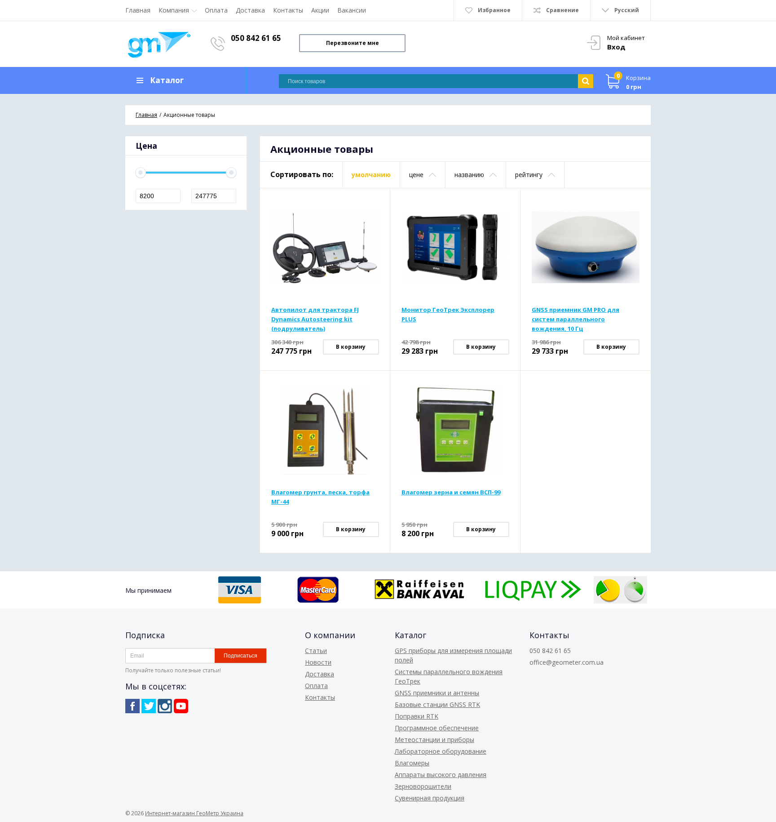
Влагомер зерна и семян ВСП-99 (450, 492)
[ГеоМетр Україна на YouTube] (181, 706)
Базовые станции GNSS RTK (437, 704)
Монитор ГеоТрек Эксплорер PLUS (447, 314)
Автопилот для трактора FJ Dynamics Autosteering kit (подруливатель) (315, 319)
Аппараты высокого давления (440, 774)
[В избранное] (373, 219)
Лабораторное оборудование (440, 751)
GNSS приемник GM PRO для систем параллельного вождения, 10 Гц (575, 319)
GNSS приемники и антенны (437, 693)
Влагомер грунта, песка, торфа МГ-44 (320, 497)
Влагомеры (412, 763)
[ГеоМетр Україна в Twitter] (148, 706)
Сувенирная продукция (429, 798)
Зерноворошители (423, 786)
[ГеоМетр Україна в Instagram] (165, 706)
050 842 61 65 (256, 38)
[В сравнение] (373, 205)
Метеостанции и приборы (434, 739)
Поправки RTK (416, 716)
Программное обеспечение (437, 728)
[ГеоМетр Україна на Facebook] (132, 706)
